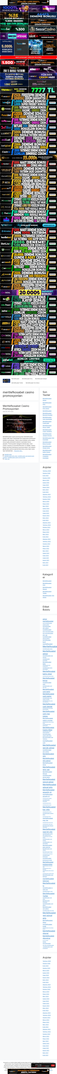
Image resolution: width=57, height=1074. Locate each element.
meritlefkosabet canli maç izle (47, 686)
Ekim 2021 (45, 562)
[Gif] (28, 158)
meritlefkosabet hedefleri (47, 798)
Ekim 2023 (46, 518)
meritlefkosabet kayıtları (47, 804)
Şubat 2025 (46, 482)
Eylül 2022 (45, 536)
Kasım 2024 (46, 487)
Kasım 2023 (46, 515)
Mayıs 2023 (46, 529)
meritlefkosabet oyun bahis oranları (47, 837)
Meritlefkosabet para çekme (47, 849)
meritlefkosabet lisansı (47, 816)
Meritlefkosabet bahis (47, 663)
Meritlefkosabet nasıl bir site (49, 830)
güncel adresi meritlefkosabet (47, 639)
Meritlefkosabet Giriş (27, 378)
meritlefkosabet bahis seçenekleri (47, 668)
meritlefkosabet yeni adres (48, 904)
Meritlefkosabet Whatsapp (46, 901)
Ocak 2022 (46, 555)
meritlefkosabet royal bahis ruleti (47, 866)
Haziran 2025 (46, 478)
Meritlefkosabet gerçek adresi (49, 746)
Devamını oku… (18, 451)
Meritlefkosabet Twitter (17, 383)
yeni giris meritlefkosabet (48, 945)
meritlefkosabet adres (47, 648)
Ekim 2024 (46, 489)
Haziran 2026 (46, 473)
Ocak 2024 (46, 511)
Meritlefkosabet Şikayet (41, 378)
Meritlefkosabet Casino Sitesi (48, 729)
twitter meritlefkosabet (47, 942)
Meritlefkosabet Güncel (47, 772)
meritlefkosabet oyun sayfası (47, 840)
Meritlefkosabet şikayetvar (48, 937)
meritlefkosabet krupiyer (47, 811)
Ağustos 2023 (47, 522)
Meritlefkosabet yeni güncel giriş (49, 915)
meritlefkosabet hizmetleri (46, 800)
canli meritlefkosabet (47, 623)
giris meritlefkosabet (48, 633)
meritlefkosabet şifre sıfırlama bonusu (48, 928)
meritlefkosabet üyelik (47, 925)
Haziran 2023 (46, 527)
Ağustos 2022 (46, 539)
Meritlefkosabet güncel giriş (49, 785)
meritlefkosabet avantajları (46, 659)
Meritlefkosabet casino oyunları (48, 719)
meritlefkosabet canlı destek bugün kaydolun (48, 709)
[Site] (28, 96)
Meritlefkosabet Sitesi (48, 921)
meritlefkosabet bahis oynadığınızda (46, 666)
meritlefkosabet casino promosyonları (16, 457)
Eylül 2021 (45, 565)
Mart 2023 (46, 534)
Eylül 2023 (46, 520)
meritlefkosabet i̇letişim (47, 803)
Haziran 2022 (46, 544)
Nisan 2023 (46, 532)
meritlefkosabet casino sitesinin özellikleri (47, 732)
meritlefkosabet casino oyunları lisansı (48, 723)
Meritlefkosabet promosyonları (48, 863)
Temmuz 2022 (47, 541)
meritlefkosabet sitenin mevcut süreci (48, 871)
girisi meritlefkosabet (48, 631)
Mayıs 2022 (46, 546)
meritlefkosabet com (48, 742)
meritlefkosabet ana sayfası (48, 656)
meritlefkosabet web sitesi (47, 898)
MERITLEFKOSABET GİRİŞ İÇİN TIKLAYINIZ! (29, 57)
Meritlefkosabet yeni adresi (47, 907)
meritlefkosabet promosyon (46, 856)
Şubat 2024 (46, 508)
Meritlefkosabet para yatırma (47, 846)
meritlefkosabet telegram (48, 880)
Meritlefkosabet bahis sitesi (10, 456)
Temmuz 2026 (47, 471)
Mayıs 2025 (46, 480)
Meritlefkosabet (15, 378)
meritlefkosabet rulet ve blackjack (47, 869)
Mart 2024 (46, 506)
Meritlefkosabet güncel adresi (49, 780)
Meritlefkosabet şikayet (49, 932)
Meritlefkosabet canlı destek (49, 705)
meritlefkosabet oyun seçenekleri (47, 843)
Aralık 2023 (46, 513)
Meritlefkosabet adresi (49, 652)
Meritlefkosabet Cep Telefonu (48, 738)
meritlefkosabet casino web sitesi (47, 735)
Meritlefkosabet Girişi (48, 764)
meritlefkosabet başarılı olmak (48, 676)
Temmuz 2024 (47, 496)
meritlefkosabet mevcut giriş (48, 822)
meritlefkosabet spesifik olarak (48, 873)
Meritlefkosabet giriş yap (49, 768)
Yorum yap (6, 459)
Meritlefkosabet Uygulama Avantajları (47, 456)
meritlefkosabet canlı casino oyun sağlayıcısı (48, 701)
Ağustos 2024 (47, 494)
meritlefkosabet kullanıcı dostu (48, 814)
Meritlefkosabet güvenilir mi (48, 791)
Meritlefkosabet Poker (47, 852)
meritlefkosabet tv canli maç (48, 888)
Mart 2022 (46, 551)
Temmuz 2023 (47, 525)
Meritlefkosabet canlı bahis (48, 690)
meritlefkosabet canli (47, 683)
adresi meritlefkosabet (48, 620)
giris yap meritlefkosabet (47, 636)
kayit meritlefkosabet (48, 643)
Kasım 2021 (46, 560)
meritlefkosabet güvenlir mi (48, 795)
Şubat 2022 (46, 553)
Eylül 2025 (45, 475)
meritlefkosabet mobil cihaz (47, 824)
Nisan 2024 (46, 504)
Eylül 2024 (46, 492)
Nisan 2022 (46, 548)
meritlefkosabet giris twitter (47, 750)
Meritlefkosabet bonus (48, 679)
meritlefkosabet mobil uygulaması (48, 947)
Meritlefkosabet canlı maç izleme (48, 713)
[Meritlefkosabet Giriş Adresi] (6, 380)
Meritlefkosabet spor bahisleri (48, 875)
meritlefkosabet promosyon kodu (47, 859)
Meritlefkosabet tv (49, 884)
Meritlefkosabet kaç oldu (49, 808)
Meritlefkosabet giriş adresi (48, 759)
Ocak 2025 (46, 485)
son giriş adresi (45, 940)
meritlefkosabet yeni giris (48, 910)
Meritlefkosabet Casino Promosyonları (16, 407)
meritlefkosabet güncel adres (47, 776)
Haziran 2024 (46, 499)
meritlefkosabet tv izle (47, 891)
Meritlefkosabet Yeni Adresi (32, 383)
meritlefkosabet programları (48, 853)
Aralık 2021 (46, 558)
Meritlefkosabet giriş (48, 755)
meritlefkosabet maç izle (48, 819)
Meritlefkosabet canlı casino (48, 695)
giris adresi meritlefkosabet (47, 628)
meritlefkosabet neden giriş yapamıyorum (48, 834)
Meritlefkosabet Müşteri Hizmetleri (48, 826)
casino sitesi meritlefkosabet (47, 625)
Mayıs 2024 (46, 501)
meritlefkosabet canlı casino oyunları (47, 699)
